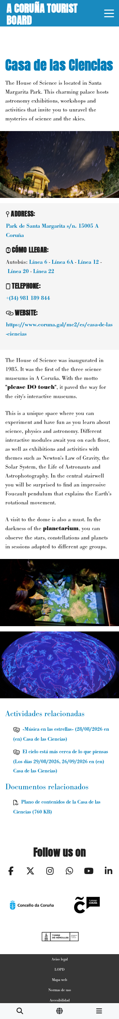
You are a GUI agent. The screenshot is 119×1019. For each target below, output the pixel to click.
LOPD (59, 969)
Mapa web (59, 979)
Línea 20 (18, 271)
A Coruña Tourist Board (42, 13)
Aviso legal (60, 959)
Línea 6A (62, 262)
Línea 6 (38, 262)
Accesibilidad (60, 1000)
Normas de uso (59, 990)
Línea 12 (88, 262)
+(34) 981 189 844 (28, 298)
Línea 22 (43, 271)
